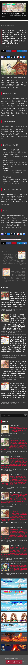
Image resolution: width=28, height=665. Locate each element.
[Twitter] (3, 51)
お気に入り (11, 25)
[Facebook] (8, 51)
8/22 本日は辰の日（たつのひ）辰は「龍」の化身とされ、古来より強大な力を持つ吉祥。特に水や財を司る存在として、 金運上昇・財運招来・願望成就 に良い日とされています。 (18, 568)
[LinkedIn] (19, 51)
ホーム (4, 25)
